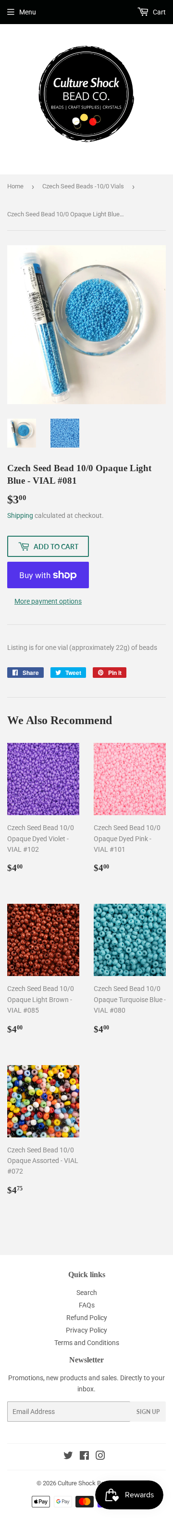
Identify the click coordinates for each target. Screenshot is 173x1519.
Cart (158, 12)
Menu (27, 12)
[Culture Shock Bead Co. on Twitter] (68, 1457)
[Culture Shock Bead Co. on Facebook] (84, 1457)
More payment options (48, 601)
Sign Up (148, 1411)
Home (15, 186)
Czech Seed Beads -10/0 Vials (83, 186)
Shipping (20, 515)
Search (86, 1292)
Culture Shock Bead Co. (89, 1483)
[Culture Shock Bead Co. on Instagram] (100, 1457)
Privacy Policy (86, 1330)
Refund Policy (86, 1317)
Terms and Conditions (86, 1343)
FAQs (87, 1305)
